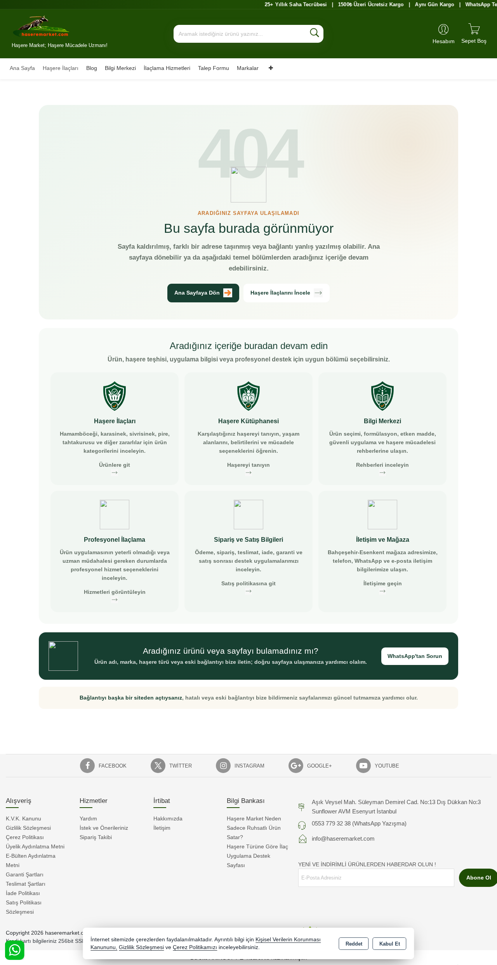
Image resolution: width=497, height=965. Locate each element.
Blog (91, 68)
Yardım (88, 818)
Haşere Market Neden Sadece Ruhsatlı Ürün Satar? (254, 827)
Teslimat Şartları (25, 884)
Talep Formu (213, 68)
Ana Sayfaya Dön (197, 293)
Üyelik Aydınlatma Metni (35, 846)
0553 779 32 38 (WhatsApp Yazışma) (359, 823)
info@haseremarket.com (343, 838)
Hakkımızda (167, 818)
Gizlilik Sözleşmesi (28, 828)
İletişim (161, 828)
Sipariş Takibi (96, 837)
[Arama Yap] (314, 33)
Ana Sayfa (22, 68)
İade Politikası (23, 893)
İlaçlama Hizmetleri (167, 68)
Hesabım (444, 41)
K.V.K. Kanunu (23, 818)
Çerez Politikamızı (195, 947)
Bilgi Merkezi (120, 68)
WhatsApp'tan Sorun (415, 656)
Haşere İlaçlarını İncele (280, 293)
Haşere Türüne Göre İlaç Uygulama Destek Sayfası (257, 855)
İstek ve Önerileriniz (104, 828)
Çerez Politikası (25, 837)
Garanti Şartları (24, 874)
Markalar (248, 68)
